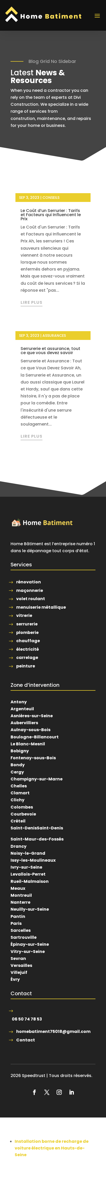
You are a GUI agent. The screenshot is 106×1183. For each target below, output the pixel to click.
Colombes (22, 807)
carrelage (27, 657)
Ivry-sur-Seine (26, 867)
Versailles (21, 965)
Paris (16, 923)
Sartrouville (24, 937)
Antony (19, 702)
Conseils (50, 197)
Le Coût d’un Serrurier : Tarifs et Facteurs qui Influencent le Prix (51, 215)
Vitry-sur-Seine (28, 951)
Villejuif (19, 972)
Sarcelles (21, 930)
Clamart (20, 793)
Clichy (17, 800)
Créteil (18, 821)
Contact (25, 1040)
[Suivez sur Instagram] (59, 1092)
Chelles (19, 786)
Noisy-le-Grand (28, 853)
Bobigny (20, 751)
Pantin (18, 916)
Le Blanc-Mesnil (28, 744)
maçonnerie (29, 590)
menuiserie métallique (41, 607)
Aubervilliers (24, 723)
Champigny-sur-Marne (37, 779)
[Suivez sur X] (47, 1092)
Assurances (54, 335)
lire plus (31, 302)
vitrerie (24, 615)
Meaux (18, 888)
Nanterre (20, 902)
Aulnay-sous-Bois (30, 730)
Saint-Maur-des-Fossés (37, 839)
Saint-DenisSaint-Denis (37, 828)
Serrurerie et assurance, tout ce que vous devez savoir (50, 351)
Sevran (18, 958)
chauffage (28, 641)
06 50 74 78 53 (27, 1019)
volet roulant (30, 599)
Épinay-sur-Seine (30, 944)
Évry (15, 979)
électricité (27, 649)
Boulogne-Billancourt (35, 737)
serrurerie (27, 624)
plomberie (27, 632)
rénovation (28, 582)
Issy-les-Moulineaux (33, 860)
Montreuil (21, 895)
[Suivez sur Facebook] (34, 1092)
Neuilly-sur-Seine (30, 909)
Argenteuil (22, 709)
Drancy (18, 846)
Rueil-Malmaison (30, 881)
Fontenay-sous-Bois (33, 758)
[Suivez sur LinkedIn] (71, 1092)
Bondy (18, 765)
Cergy (17, 772)
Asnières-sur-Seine (32, 716)
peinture (25, 666)
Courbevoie (23, 814)
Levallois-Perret (28, 874)
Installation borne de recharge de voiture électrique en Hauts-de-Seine (52, 1148)
